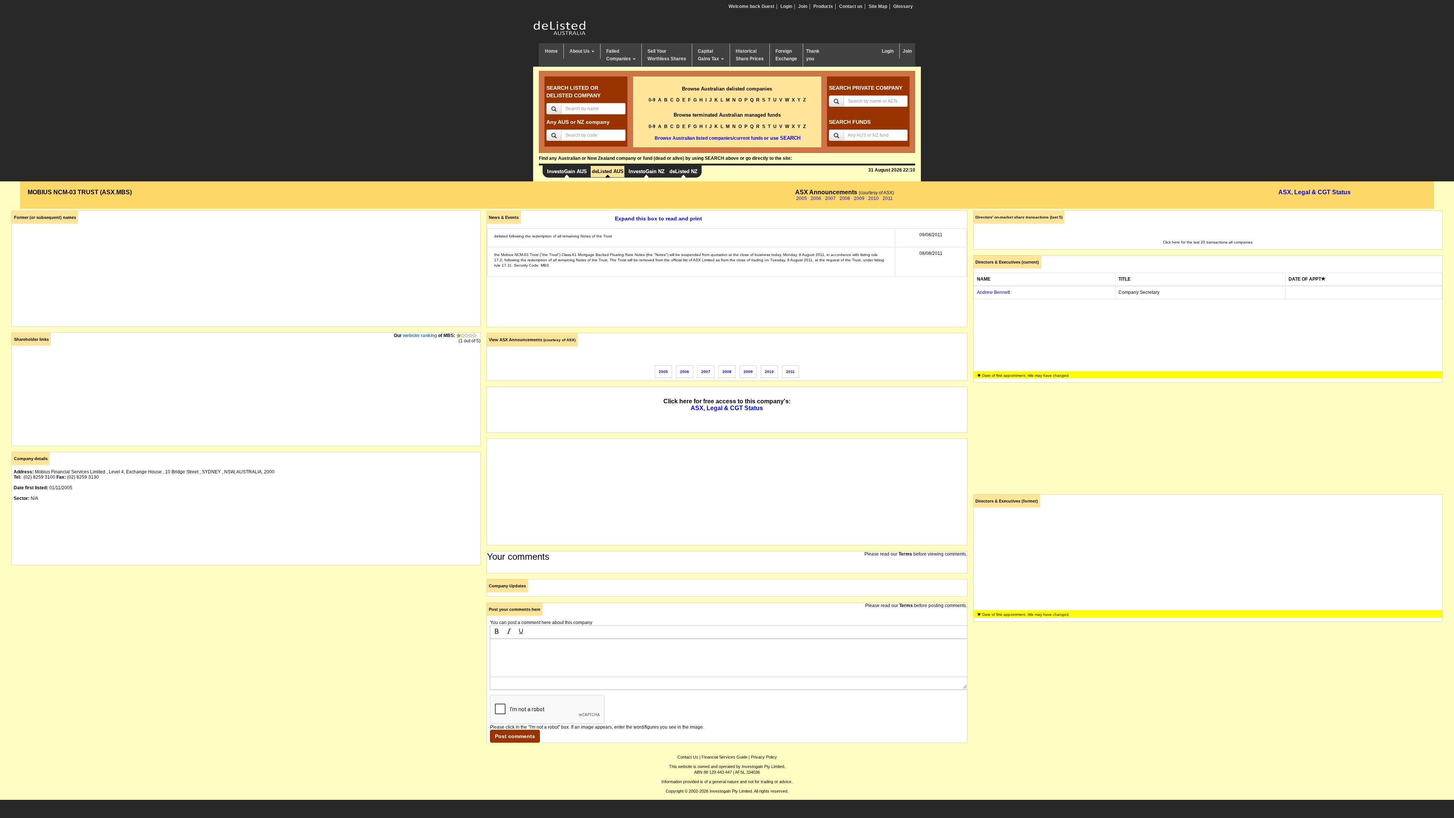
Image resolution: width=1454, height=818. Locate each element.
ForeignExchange (786, 54)
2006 (816, 198)
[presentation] (496, 632)
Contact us (851, 6)
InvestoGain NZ (647, 171)
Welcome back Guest (751, 6)
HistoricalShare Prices (750, 54)
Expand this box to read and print (658, 218)
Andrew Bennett (993, 292)
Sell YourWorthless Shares (666, 54)
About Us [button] (580, 51)
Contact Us (687, 757)
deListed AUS (608, 171)
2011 (888, 198)
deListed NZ (683, 171)
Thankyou (812, 54)
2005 (801, 198)
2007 (830, 198)
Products (823, 6)
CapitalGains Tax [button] (709, 54)
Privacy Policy (764, 757)
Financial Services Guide (724, 757)
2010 (873, 198)
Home (551, 51)
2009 (859, 198)
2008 (844, 198)
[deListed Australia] (559, 27)
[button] (496, 632)
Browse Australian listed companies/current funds (709, 138)
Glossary (903, 6)
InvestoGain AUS (567, 171)
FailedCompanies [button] (619, 54)
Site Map (878, 6)
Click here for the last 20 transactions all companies (1208, 242)
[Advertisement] (238, 624)
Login (786, 6)
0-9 (652, 100)
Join (802, 6)
